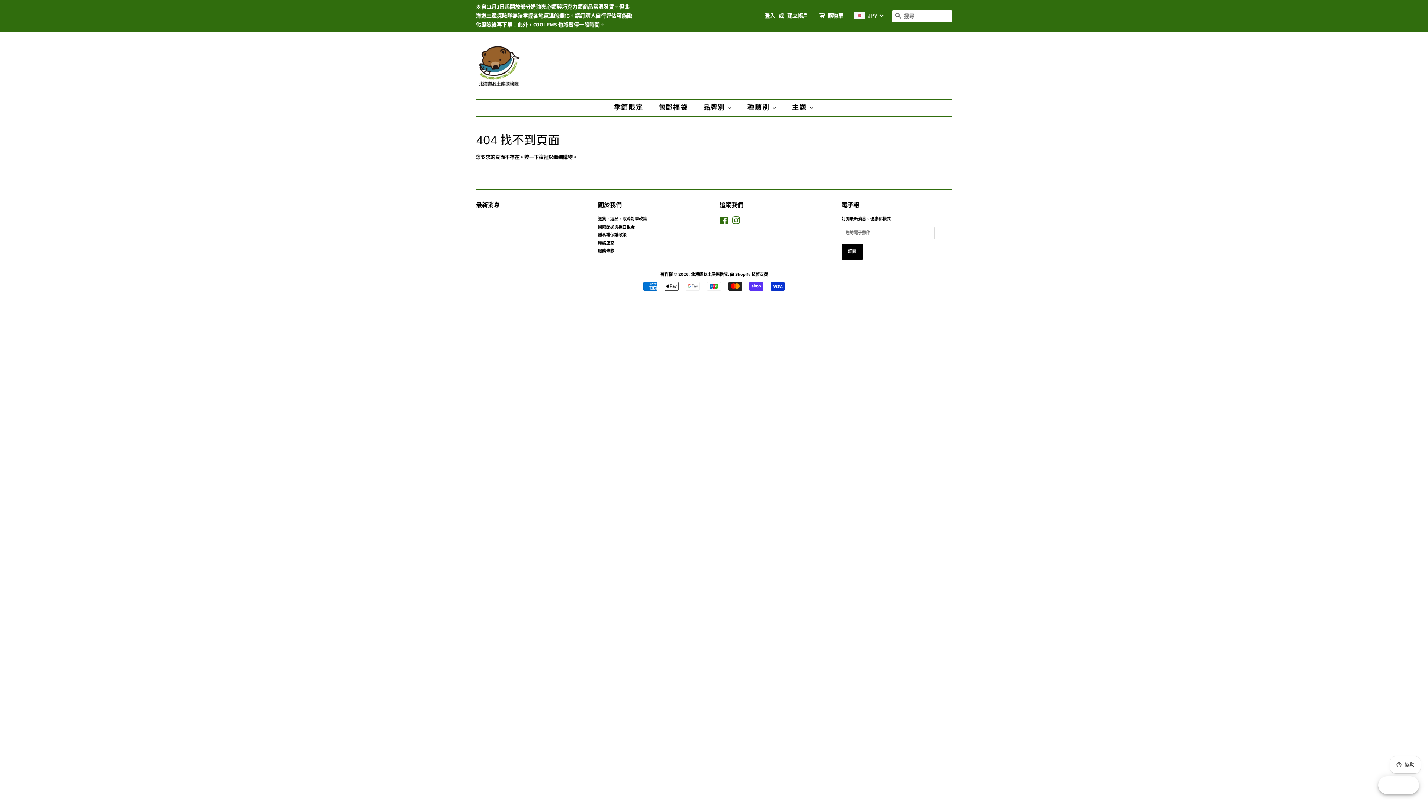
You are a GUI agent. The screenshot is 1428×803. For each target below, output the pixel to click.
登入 (770, 16)
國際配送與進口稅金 (616, 227)
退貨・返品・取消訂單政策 (622, 219)
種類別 (759, 107)
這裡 (544, 157)
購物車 (835, 16)
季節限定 (628, 107)
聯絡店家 (606, 243)
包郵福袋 (673, 107)
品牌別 (715, 107)
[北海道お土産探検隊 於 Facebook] (724, 222)
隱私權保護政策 (612, 235)
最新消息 (488, 205)
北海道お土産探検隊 (709, 274)
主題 (800, 107)
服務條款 (606, 251)
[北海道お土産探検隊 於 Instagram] (736, 222)
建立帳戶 (797, 16)
